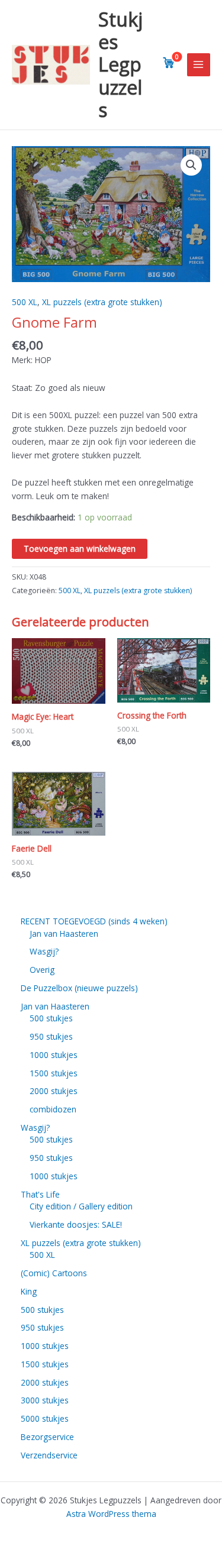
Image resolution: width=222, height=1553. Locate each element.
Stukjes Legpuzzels (120, 64)
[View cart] (168, 62)
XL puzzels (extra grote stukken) (102, 302)
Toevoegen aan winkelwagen (80, 548)
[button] (191, 165)
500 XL (24, 302)
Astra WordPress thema (111, 1513)
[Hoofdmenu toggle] (198, 64)
